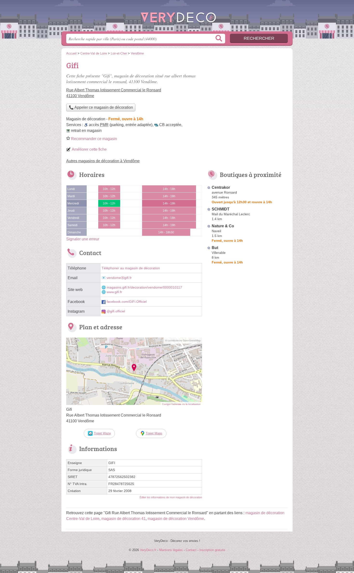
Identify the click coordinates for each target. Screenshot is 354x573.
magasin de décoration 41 (123, 519)
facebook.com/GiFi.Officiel (127, 301)
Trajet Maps (154, 433)
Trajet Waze (102, 433)
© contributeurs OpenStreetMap (183, 340)
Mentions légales (171, 550)
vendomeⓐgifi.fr (119, 278)
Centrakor (221, 187)
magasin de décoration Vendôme (176, 519)
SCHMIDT (220, 209)
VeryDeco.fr (177, 17)
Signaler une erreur (82, 239)
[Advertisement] (247, 93)
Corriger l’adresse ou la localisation (181, 404)
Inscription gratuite (212, 550)
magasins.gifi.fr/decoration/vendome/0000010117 (144, 287)
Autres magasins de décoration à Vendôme (103, 161)
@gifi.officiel (116, 311)
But (215, 248)
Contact (191, 550)
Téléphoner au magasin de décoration (131, 268)
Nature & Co (223, 226)
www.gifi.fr (114, 292)
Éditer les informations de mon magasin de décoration (171, 497)
